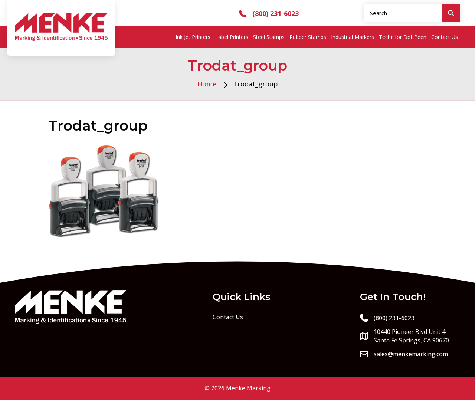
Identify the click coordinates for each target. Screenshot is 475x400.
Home (206, 83)
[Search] (451, 13)
